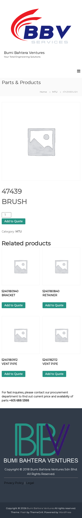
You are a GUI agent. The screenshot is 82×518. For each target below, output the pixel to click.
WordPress (65, 512)
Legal (30, 483)
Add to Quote (13, 221)
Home (43, 91)
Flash (23, 512)
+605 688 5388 (19, 400)
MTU (54, 91)
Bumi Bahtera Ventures (24, 53)
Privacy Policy (14, 483)
